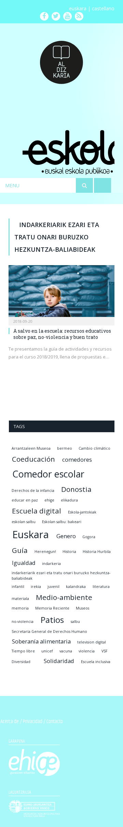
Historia (69, 551)
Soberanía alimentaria (41, 641)
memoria (20, 608)
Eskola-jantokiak (82, 512)
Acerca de (9, 721)
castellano (103, 8)
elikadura (69, 500)
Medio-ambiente (64, 597)
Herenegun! (45, 551)
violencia (87, 651)
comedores (77, 459)
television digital (91, 642)
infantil (18, 586)
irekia (36, 586)
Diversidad (21, 661)
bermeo (64, 448)
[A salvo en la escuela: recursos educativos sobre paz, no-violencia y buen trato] (61, 293)
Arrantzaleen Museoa (31, 448)
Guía (20, 550)
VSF (104, 651)
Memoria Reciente (52, 608)
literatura (101, 586)
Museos (82, 608)
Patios (52, 619)
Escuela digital (36, 511)
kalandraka (76, 586)
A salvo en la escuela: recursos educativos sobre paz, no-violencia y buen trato (62, 334)
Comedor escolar (48, 474)
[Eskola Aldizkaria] (61, 59)
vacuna (65, 651)
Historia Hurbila (97, 551)
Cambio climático (94, 448)
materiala (20, 598)
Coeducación (33, 459)
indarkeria (51, 563)
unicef (47, 651)
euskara (77, 8)
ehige (49, 500)
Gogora (88, 536)
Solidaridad (59, 661)
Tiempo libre (23, 651)
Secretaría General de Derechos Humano (49, 631)
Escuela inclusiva (95, 661)
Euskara (30, 534)
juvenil (53, 586)
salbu (75, 621)
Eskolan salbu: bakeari (61, 521)
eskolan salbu (24, 521)
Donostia (76, 489)
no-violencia (22, 621)
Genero (66, 536)
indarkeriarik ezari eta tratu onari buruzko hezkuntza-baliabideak (61, 575)
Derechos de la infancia (33, 490)
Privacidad (32, 721)
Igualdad (24, 563)
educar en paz (25, 500)
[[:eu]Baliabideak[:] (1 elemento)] (37, 661)
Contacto (54, 721)
